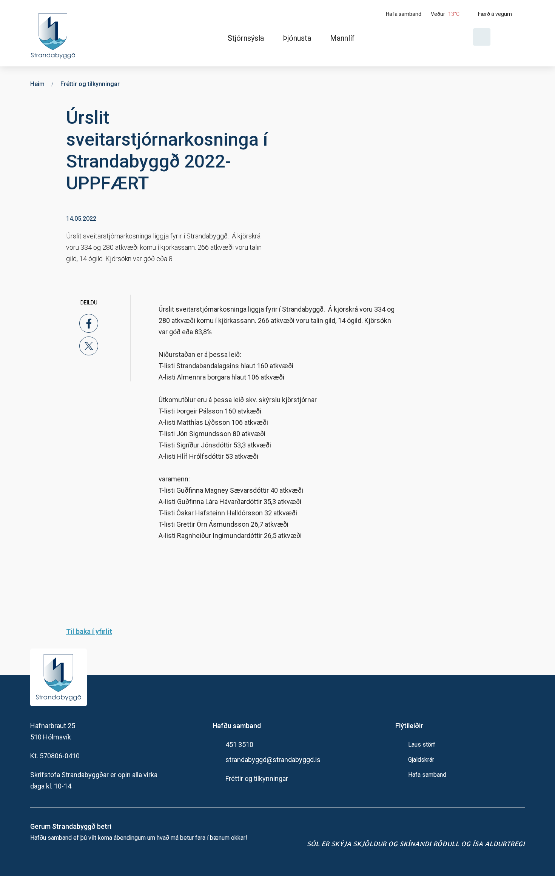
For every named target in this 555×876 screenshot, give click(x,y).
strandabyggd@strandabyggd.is (273, 760)
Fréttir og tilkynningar (256, 778)
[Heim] (54, 33)
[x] (88, 346)
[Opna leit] (481, 37)
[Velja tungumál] (510, 37)
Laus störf (421, 744)
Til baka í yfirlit (89, 631)
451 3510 (239, 744)
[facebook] (88, 323)
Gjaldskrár (421, 759)
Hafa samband (427, 774)
